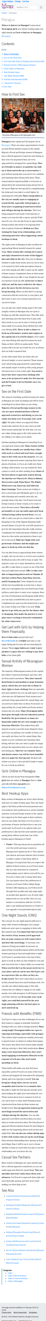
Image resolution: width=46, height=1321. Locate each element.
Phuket (15, 1218)
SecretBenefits (8, 641)
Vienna (17, 1200)
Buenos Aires (25, 1250)
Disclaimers (33, 1312)
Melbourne (18, 1241)
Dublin (18, 1205)
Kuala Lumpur (28, 1214)
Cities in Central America (18, 1278)
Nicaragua (6, 36)
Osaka (21, 1236)
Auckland (10, 1245)
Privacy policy (6, 1312)
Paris (23, 1196)
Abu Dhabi (17, 1223)
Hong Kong (27, 1232)
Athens (16, 1209)
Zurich (9, 1209)
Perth (37, 1241)
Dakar (14, 1259)
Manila (18, 1214)
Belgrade (26, 1205)
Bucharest (36, 1205)
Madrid (36, 1196)
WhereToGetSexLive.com (13, 787)
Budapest (10, 1205)
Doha (42, 1223)
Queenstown (21, 1245)
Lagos (16, 1263)
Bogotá (41, 1250)
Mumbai (16, 1227)
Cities (10, 1273)
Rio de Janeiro (12, 1250)
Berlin (16, 1196)
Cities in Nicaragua (15, 1281)
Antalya (34, 1223)
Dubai (8, 1223)
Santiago (11, 1254)
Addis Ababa (34, 1259)
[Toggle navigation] (41, 7)
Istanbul (26, 1223)
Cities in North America (17, 1276)
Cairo (8, 1259)
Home (4, 13)
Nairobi (9, 1263)
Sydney (9, 1241)
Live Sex (25, 1)
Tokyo (14, 1236)
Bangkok (9, 1214)
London (9, 1196)
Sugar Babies (7, 1)
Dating (17, 1)
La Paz (18, 1254)
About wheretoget (20, 1312)
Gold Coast (29, 1241)
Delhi (9, 1227)
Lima (34, 1250)
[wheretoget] (7, 7)
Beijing (9, 1232)
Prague (9, 1200)
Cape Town (23, 1259)
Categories (7, 1270)
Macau (36, 1232)
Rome (28, 1196)
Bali (8, 1218)
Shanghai (17, 1232)
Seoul (8, 1236)
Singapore (40, 1214)
